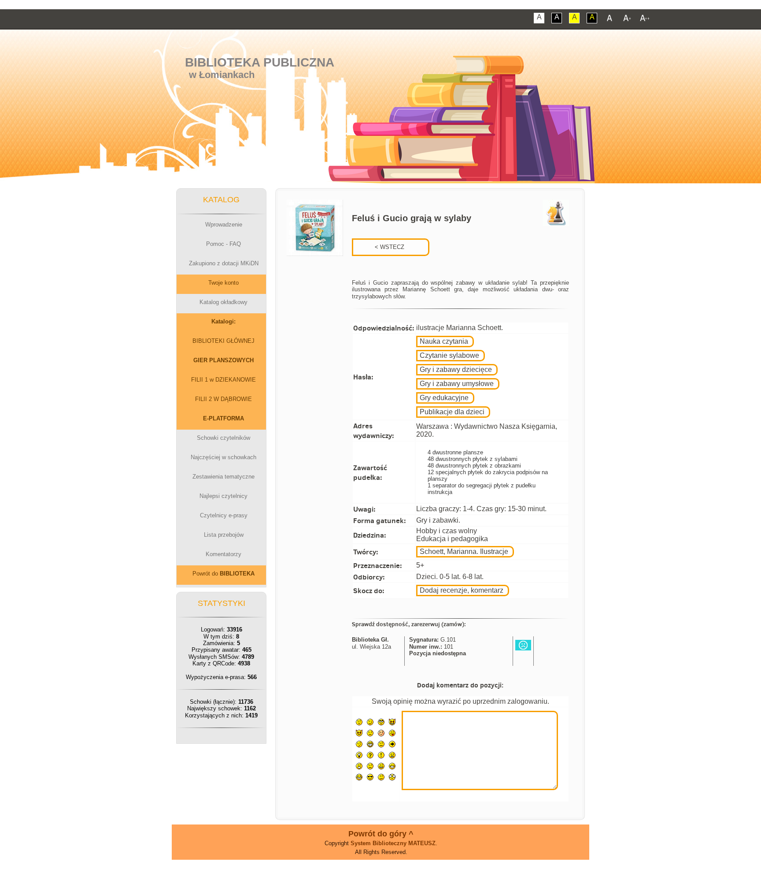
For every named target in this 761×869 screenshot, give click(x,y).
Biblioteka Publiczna (259, 62)
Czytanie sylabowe (449, 355)
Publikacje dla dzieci (452, 412)
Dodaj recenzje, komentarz (461, 590)
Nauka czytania (444, 341)
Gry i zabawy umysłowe (457, 383)
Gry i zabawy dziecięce (456, 369)
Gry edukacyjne (444, 397)
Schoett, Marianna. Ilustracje (464, 551)
